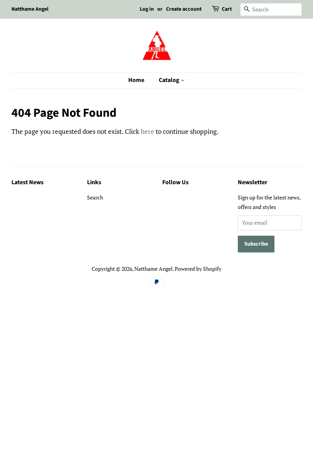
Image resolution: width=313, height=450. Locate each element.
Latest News (27, 182)
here (147, 131)
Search (95, 197)
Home (136, 80)
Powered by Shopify (198, 268)
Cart (227, 9)
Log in (147, 9)
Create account (184, 9)
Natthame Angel (153, 268)
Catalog (170, 80)
